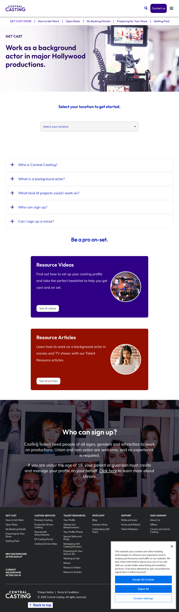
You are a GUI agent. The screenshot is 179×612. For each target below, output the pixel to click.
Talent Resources (74, 515)
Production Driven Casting (43, 526)
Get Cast (11, 515)
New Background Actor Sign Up (16, 555)
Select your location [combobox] (56, 126)
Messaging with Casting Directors (72, 545)
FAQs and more (129, 520)
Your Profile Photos (73, 531)
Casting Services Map (45, 543)
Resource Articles (72, 572)
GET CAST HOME (20, 21)
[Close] (172, 546)
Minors (66, 563)
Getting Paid (161, 21)
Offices (153, 524)
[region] (143, 575)
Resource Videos (72, 567)
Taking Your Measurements (71, 526)
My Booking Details (98, 21)
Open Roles (73, 21)
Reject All (143, 589)
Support (126, 515)
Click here (108, 470)
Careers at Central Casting (160, 530)
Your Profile (69, 520)
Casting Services (44, 515)
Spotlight (98, 515)
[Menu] (171, 8)
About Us (155, 520)
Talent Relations (129, 529)
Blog (94, 520)
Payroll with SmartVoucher (42, 533)
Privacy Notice (46, 592)
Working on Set (71, 558)
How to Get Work (48, 21)
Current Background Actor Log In (13, 572)
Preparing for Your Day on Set (73, 552)
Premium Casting (43, 520)
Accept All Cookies (143, 579)
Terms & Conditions (68, 592)
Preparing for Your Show (132, 21)
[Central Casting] (15, 8)
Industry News (100, 524)
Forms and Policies (130, 524)
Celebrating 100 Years (100, 530)
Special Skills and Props (72, 538)
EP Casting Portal (43, 539)
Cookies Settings (143, 598)
